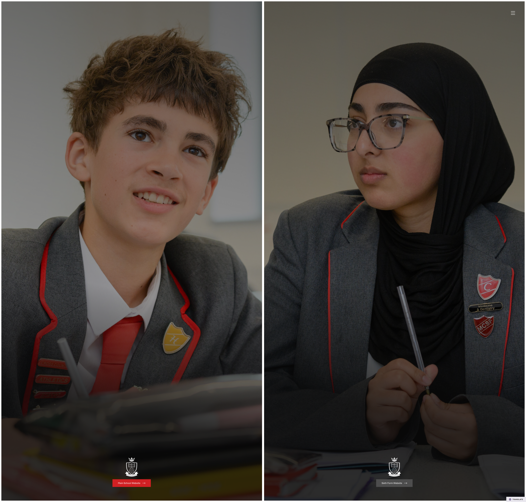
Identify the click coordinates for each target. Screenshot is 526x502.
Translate (518, 499)
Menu (513, 13)
